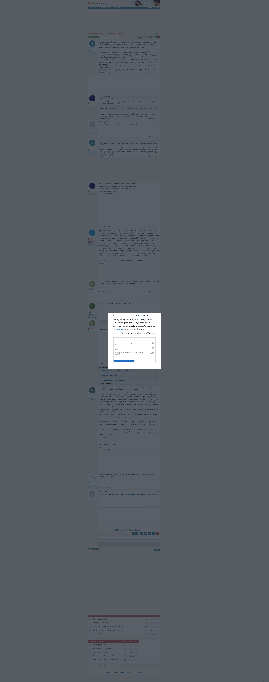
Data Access (134, 366)
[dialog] (134, 341)
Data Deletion (127, 366)
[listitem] (134, 340)
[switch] (152, 343)
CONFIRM (124, 361)
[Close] (158, 316)
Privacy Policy (142, 366)
